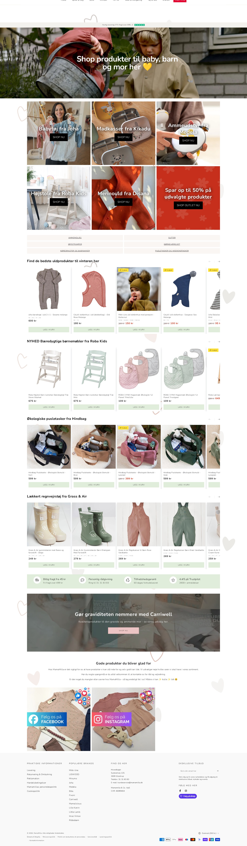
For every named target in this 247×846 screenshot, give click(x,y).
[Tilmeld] (218, 771)
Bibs (71, 791)
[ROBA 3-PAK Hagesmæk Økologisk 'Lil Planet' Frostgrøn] (184, 369)
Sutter (172, 238)
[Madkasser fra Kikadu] (123, 133)
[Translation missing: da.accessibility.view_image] (58, 719)
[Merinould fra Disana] (123, 198)
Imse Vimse (75, 816)
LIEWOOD (74, 774)
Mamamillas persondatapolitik (42, 786)
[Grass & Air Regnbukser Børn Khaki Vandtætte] (184, 524)
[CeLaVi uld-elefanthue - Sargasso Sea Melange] (184, 289)
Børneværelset (172, 244)
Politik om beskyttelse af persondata (71, 837)
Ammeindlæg (75, 238)
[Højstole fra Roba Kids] (58, 198)
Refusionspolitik (49, 837)
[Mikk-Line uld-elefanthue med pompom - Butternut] (139, 289)
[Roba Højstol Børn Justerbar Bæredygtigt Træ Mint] (94, 369)
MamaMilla (38, 833)
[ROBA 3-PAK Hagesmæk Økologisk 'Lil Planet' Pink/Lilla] (139, 369)
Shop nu (123, 631)
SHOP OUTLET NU (188, 205)
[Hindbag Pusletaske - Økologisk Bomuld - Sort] (49, 447)
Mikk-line (73, 770)
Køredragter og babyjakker (75, 251)
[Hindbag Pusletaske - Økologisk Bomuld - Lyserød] (139, 447)
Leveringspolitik (106, 837)
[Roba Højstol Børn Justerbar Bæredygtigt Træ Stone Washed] (49, 369)
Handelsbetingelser (36, 782)
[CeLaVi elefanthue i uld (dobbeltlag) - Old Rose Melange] (94, 289)
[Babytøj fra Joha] (58, 133)
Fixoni (72, 795)
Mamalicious (75, 803)
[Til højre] (217, 262)
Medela (72, 786)
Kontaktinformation (37, 840)
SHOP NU (59, 137)
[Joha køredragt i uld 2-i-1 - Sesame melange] (49, 289)
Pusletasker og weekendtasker (172, 251)
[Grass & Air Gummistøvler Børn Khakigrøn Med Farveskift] (94, 524)
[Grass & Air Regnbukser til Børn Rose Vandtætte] (139, 524)
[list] (123, 580)
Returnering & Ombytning (39, 774)
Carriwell (73, 799)
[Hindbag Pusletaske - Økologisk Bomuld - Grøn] (184, 447)
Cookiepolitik (33, 791)
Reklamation (33, 778)
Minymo (73, 778)
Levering (31, 770)
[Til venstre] (211, 262)
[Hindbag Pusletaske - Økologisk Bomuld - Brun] (94, 447)
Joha (71, 782)
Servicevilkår (92, 837)
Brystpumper (75, 244)
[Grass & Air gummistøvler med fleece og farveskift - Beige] (49, 524)
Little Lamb (74, 812)
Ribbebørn (74, 820)
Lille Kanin (74, 807)
